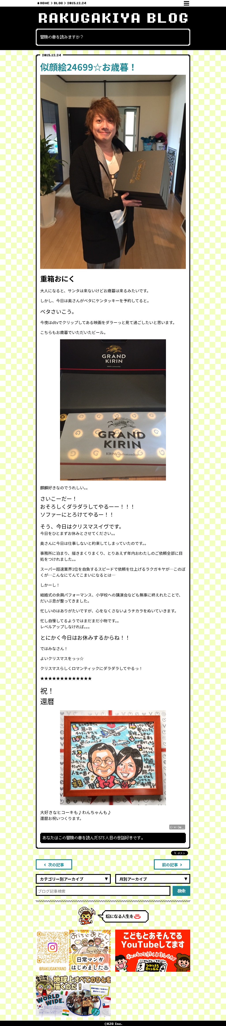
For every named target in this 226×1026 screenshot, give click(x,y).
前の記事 (170, 864)
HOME (45, 3)
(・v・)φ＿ (177, 827)
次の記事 (56, 864)
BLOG (58, 3)
